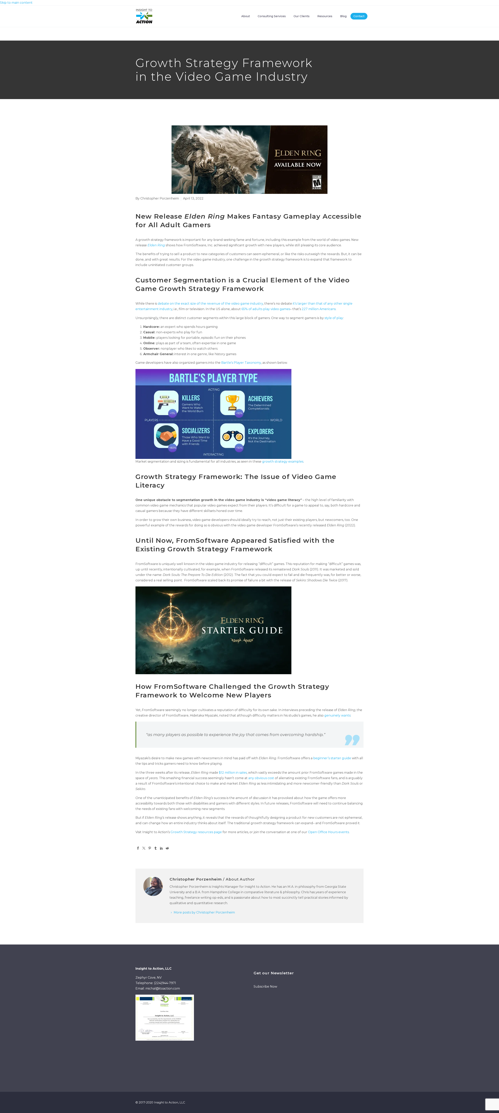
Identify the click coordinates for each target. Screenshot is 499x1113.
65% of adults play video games (266, 309)
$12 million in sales (233, 772)
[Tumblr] (155, 848)
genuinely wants (337, 715)
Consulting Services (272, 16)
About (245, 16)
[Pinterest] (149, 848)
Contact (359, 16)
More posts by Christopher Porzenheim (204, 912)
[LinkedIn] (161, 848)
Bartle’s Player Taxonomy (241, 362)
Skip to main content (16, 2)
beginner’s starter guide (332, 758)
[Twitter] (143, 848)
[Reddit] (167, 848)
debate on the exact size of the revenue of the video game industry (210, 303)
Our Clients (302, 16)
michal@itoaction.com (162, 988)
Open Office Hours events (328, 832)
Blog (343, 16)
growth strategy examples (282, 461)
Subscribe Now (265, 986)
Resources (324, 16)
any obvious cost (261, 778)
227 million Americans (319, 309)
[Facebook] (138, 848)
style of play (334, 318)
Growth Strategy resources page (196, 832)
